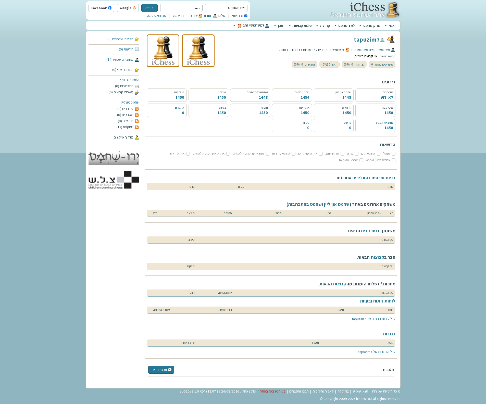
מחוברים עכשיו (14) (120, 59)
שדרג (194, 15)
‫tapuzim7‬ (367, 39)
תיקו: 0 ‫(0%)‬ (329, 64)
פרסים (347, 122)
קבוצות (377, 257)
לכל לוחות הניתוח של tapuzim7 (373, 319)
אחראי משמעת (348, 160)
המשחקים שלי (129, 80)
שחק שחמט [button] (371, 25)
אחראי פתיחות (281, 153)
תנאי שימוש (360, 391)
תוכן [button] (281, 25)
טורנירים (369, 231)
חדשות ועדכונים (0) (120, 39)
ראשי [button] (392, 25)
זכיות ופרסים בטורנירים (374, 178)
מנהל (386, 153)
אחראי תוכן (368, 153)
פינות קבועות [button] (302, 25)
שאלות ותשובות (323, 391)
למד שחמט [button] (346, 25)
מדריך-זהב (332, 153)
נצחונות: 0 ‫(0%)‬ (354, 64)
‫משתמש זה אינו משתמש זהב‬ (370, 49)
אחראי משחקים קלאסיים (209, 153)
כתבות (389, 334)
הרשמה (178, 15)
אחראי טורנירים (307, 153)
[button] (137, 8)
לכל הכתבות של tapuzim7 (376, 351)
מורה (350, 153)
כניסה (149, 8)
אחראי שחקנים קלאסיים (248, 153)
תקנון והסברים (299, 391)
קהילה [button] (325, 25)
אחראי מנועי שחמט (378, 160)
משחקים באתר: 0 (382, 64)
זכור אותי (237, 16)
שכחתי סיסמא (156, 15)
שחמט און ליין (130, 102)
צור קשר (343, 391)
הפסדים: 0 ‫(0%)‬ (304, 64)
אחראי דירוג (177, 153)
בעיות (222, 107)
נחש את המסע (384, 122)
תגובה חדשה (159, 370)
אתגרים (179, 107)
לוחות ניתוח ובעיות (377, 301)
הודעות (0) (126, 49)
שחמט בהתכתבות (305, 204)
